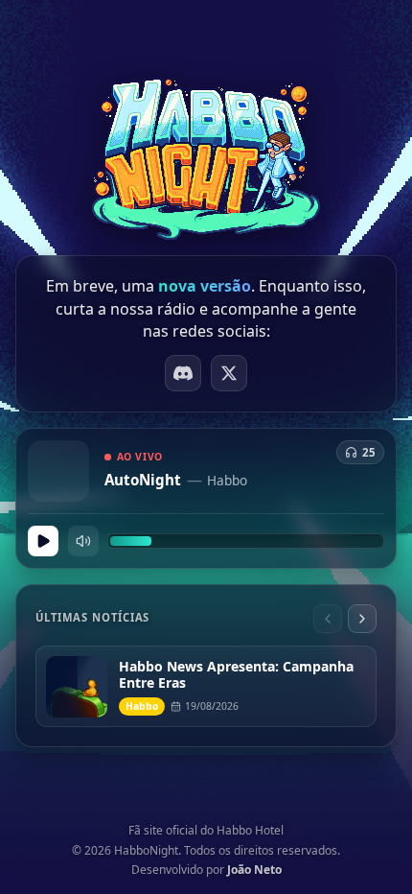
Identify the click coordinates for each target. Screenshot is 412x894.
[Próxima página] (362, 618)
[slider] (245, 541)
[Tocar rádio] (43, 541)
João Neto (254, 869)
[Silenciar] (83, 541)
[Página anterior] (327, 618)
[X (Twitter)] (229, 373)
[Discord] (183, 373)
